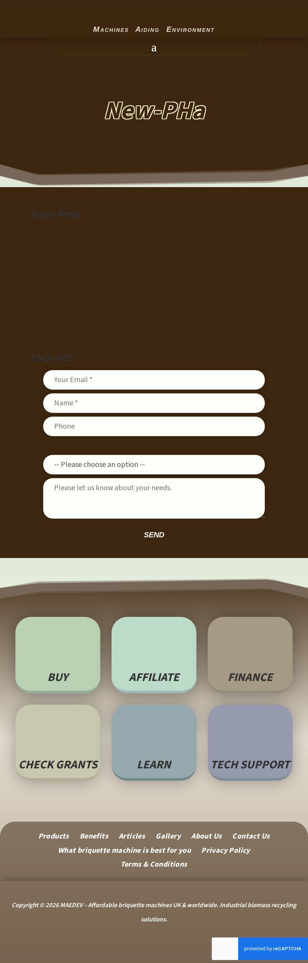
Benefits (94, 838)
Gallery (168, 838)
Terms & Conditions (154, 866)
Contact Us (251, 838)
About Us (206, 838)
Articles (132, 838)
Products (53, 838)
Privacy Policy (225, 852)
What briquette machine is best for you (124, 852)
